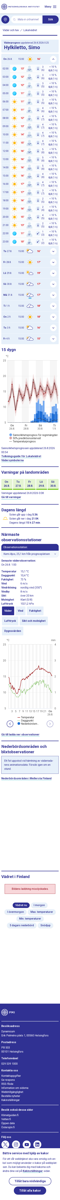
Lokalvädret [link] (30, 30)
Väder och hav (11, 30)
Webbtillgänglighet (12, 1092)
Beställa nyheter (10, 1096)
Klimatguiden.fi (9, 1115)
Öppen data (8, 1123)
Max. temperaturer (41, 911)
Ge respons (8, 1079)
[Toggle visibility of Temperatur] (26, 717)
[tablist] (30, 621)
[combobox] (28, 19)
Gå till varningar (11, 497)
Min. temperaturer (30, 918)
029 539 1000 (9, 1063)
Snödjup (45, 925)
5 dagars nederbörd (22, 925)
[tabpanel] (30, 681)
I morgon (39, 905)
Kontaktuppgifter (11, 1075)
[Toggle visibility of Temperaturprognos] (22, 441)
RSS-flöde (7, 1083)
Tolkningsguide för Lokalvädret (21, 456)
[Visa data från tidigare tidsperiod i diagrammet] (10, 723)
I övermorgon (15, 911)
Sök (50, 19)
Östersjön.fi (8, 1127)
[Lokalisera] (5, 19)
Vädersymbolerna (12, 460)
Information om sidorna (14, 1088)
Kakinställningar (10, 1100)
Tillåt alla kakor (30, 1190)
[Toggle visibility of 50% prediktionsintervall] (25, 438)
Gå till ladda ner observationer (20, 734)
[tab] (8, 610)
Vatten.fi (6, 1119)
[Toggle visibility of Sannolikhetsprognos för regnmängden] (33, 435)
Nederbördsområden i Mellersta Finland (26, 778)
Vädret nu (21, 905)
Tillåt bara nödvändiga (30, 1181)
